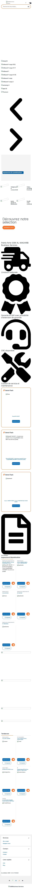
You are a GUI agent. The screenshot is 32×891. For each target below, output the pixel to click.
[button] (16, 109)
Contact (4, 854)
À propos (5, 852)
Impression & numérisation (8, 561)
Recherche (28, 6)
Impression (5, 560)
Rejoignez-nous (6, 843)
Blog (4, 865)
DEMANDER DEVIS (9, 227)
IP (17, 767)
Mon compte (6, 841)
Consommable (20, 737)
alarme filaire (5, 767)
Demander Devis (16, 421)
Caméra (4, 798)
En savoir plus (13, 583)
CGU (4, 863)
